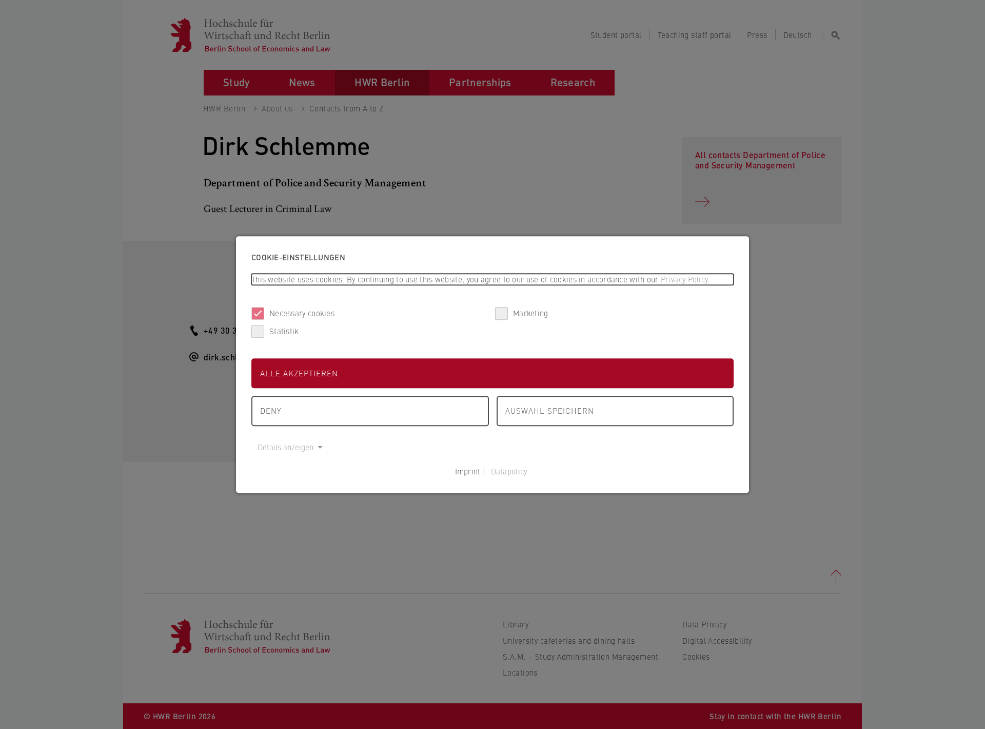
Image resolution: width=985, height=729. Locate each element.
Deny (270, 410)
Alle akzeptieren (299, 373)
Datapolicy (509, 471)
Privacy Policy (684, 279)
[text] (492, 279)
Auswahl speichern (549, 410)
